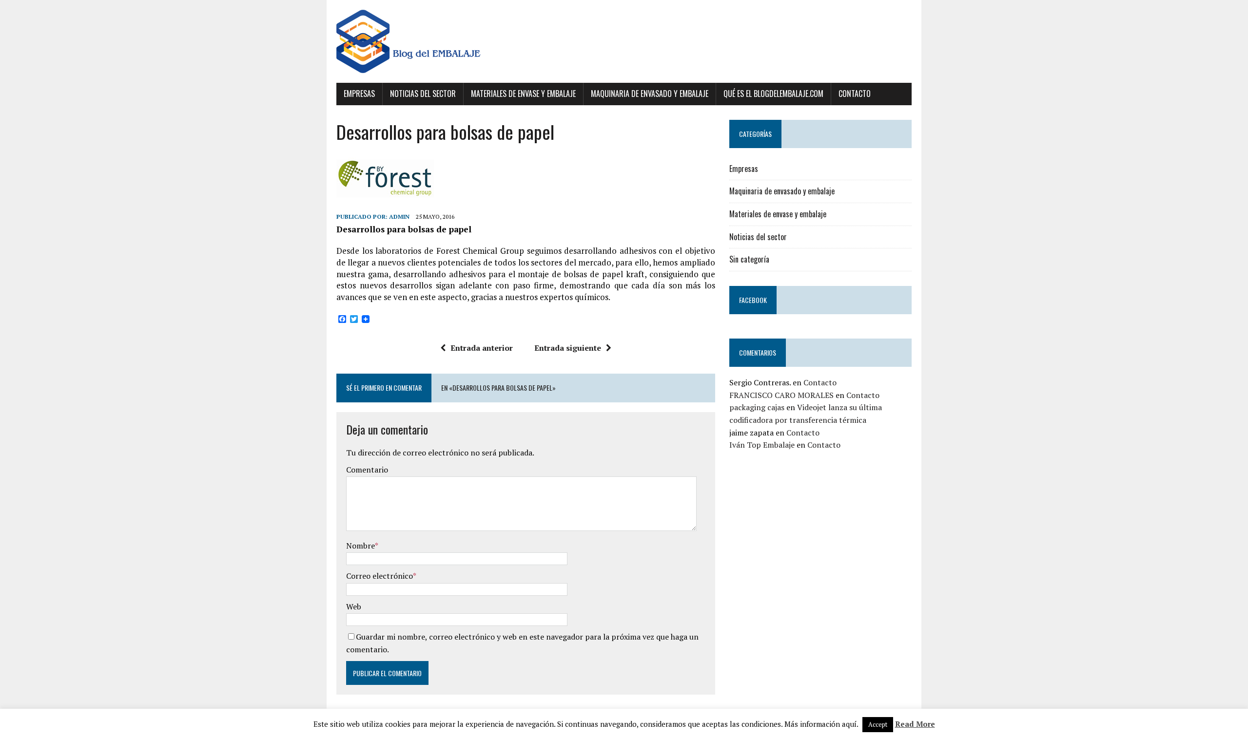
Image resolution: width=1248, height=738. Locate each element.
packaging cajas (756, 407)
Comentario (367, 469)
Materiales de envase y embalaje (523, 93)
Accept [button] (877, 724)
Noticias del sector (423, 93)
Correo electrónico (379, 575)
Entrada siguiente (567, 347)
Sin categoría (749, 259)
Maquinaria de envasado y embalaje (649, 93)
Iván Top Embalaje (762, 444)
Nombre (360, 545)
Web (353, 606)
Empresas (359, 93)
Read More (915, 724)
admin (399, 216)
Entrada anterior (481, 347)
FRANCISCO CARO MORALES (781, 395)
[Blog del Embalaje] (624, 41)
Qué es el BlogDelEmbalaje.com (773, 93)
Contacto (854, 93)
